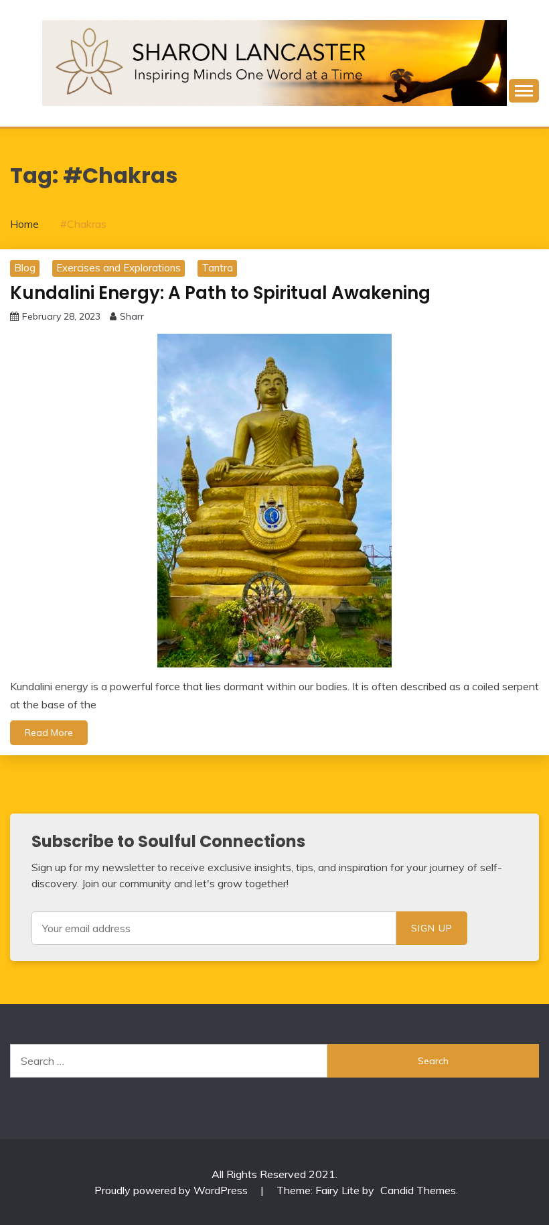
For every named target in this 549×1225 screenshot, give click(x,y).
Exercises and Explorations (118, 267)
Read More (49, 732)
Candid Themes (418, 1190)
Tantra (217, 267)
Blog (24, 267)
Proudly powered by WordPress (172, 1190)
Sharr (132, 316)
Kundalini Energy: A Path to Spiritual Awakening (220, 293)
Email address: (213, 928)
